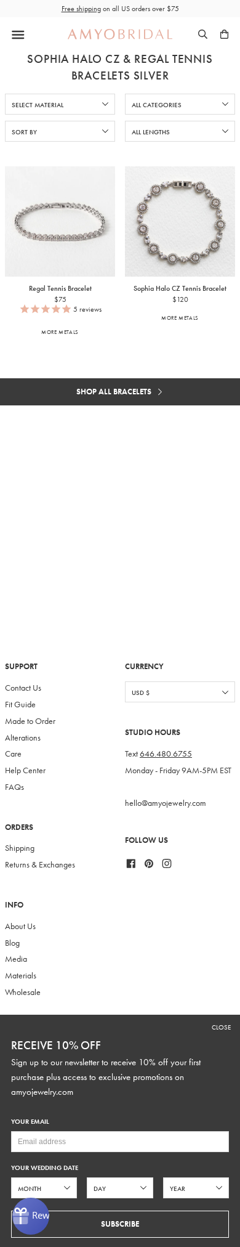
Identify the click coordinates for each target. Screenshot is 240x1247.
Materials (20, 975)
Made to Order (30, 721)
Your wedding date (44, 1167)
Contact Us (23, 688)
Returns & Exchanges (40, 864)
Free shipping (81, 9)
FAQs (14, 787)
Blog (12, 943)
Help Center (25, 770)
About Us (20, 926)
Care (13, 754)
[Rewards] (30, 1216)
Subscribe (120, 1224)
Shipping (19, 848)
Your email (30, 1121)
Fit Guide (20, 704)
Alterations (23, 738)
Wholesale (23, 992)
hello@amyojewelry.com (165, 803)
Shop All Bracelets (114, 391)
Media (16, 959)
